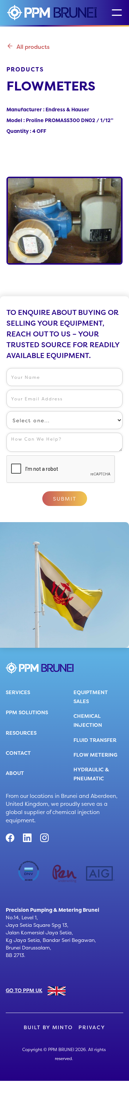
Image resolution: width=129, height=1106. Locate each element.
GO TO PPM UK (24, 990)
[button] (117, 12)
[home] (52, 12)
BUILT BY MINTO (48, 1027)
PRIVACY (91, 1027)
